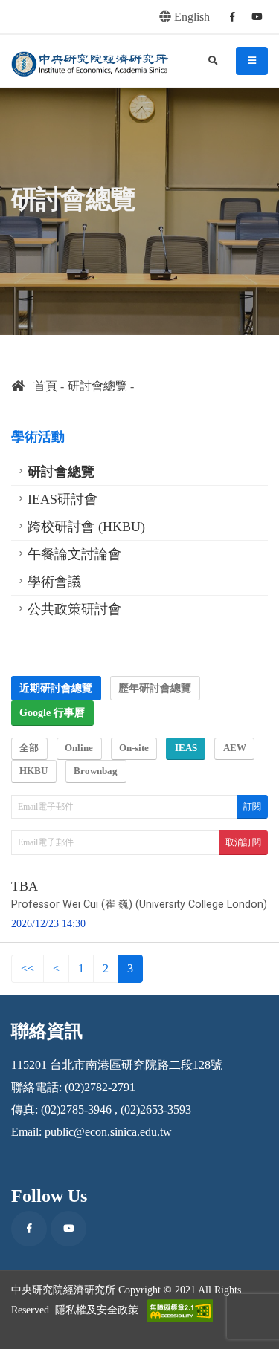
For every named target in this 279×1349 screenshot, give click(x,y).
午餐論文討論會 (74, 554)
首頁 (41, 386)
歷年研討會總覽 (154, 688)
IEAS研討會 (62, 499)
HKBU (33, 771)
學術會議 (54, 581)
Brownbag (96, 771)
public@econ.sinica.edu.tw (108, 1131)
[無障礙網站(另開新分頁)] (180, 1310)
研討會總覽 (97, 386)
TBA (24, 886)
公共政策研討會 (74, 609)
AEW (234, 748)
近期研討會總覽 (55, 688)
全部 (29, 748)
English (190, 16)
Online (79, 748)
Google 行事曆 (52, 712)
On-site (134, 748)
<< (27, 968)
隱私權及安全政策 (96, 1309)
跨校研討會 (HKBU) (86, 526)
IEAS (186, 748)
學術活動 (38, 436)
